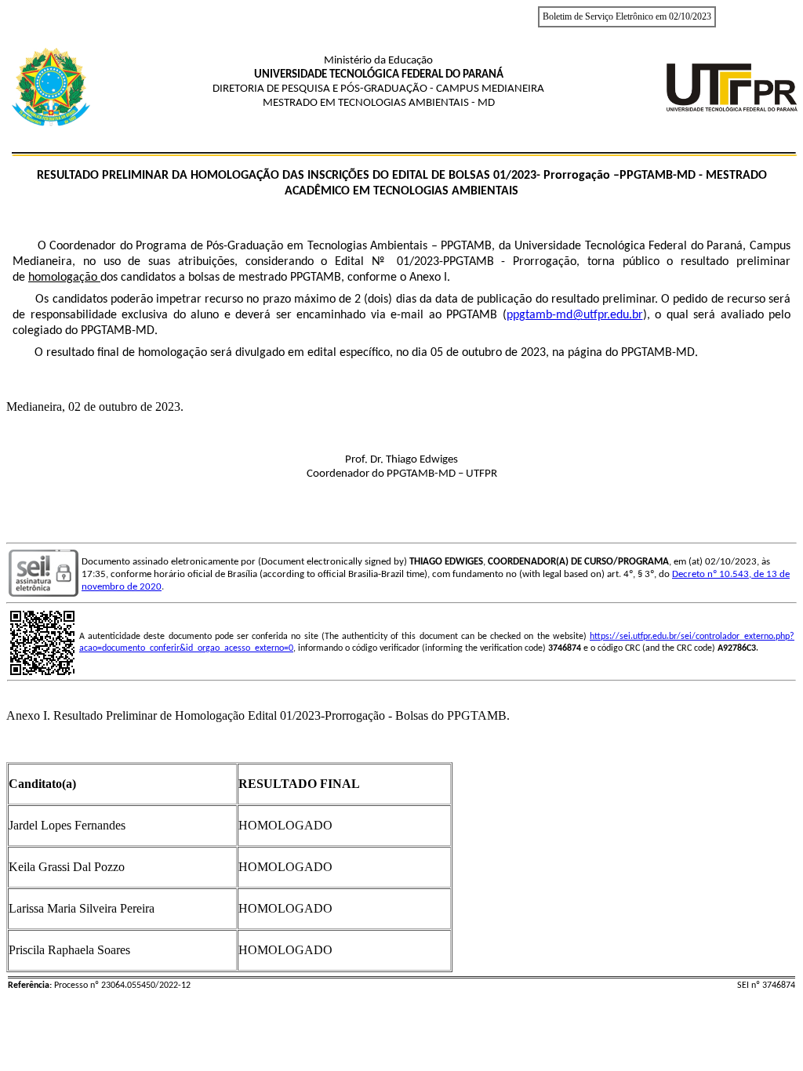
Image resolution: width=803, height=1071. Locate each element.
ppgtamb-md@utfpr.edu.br (575, 315)
